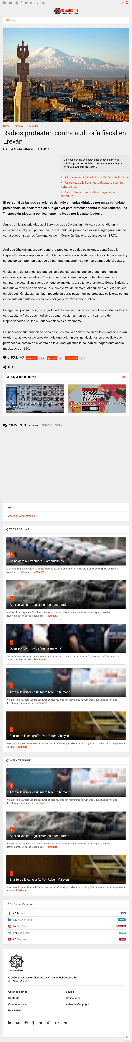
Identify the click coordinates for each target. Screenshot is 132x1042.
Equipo (70, 991)
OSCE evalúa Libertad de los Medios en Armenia (96, 177)
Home (6, 126)
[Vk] (44, 3)
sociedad (33, 126)
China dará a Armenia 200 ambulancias (37, 561)
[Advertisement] (27, 175)
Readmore (38, 572)
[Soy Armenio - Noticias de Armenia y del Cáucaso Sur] (66, 13)
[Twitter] (26, 3)
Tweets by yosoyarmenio (20, 515)
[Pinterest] (16, 3)
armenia (19, 126)
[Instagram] (31, 3)
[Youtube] (10, 3)
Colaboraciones (18, 1004)
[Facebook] (21, 3)
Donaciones (73, 998)
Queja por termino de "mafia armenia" (36, 648)
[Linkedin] (4, 3)
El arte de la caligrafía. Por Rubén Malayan (39, 736)
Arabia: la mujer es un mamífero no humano (40, 692)
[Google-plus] (38, 3)
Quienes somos (17, 991)
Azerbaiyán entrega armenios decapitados (39, 605)
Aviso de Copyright (77, 1004)
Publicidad (14, 1010)
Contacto (13, 998)
